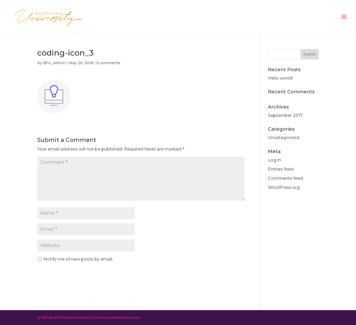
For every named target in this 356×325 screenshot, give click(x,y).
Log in (274, 160)
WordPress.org (284, 187)
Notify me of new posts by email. (78, 259)
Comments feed (285, 178)
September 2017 (285, 115)
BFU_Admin (54, 63)
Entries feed (280, 169)
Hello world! (280, 78)
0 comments (108, 63)
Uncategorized (283, 137)
